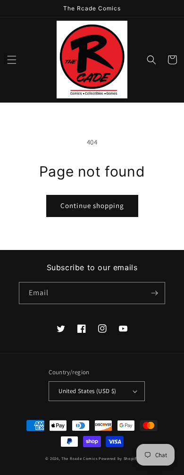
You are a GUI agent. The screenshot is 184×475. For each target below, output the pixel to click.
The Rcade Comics (79, 458)
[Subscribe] (154, 293)
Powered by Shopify (119, 458)
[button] (11, 59)
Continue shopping (92, 205)
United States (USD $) (87, 391)
